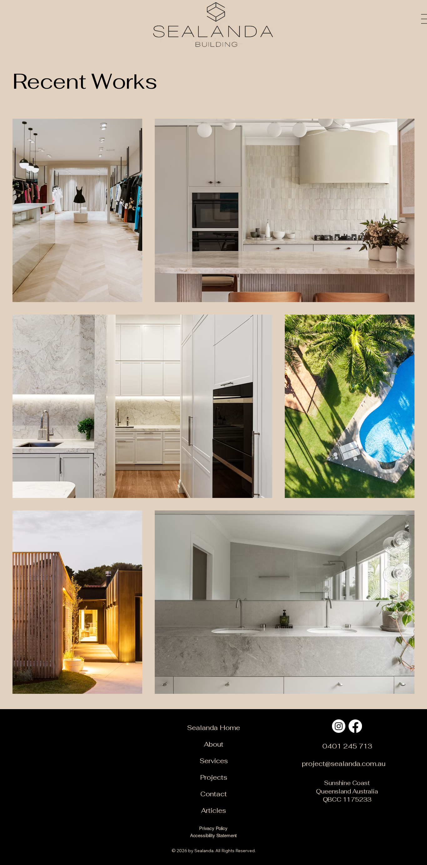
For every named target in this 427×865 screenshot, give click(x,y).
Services (213, 761)
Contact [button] (213, 794)
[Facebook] (355, 726)
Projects (213, 777)
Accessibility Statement (213, 835)
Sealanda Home (213, 727)
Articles (213, 810)
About (214, 744)
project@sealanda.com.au (343, 763)
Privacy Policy (213, 828)
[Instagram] (338, 726)
